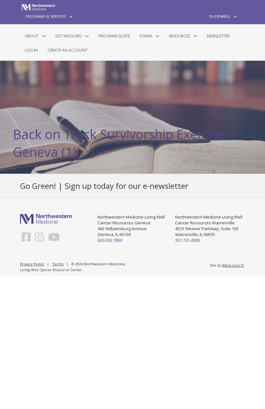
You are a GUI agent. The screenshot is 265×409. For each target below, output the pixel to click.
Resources (179, 36)
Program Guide (114, 36)
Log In (31, 50)
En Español (219, 16)
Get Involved (68, 36)
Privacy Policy (32, 263)
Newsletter (218, 36)
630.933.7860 (110, 240)
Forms (146, 36)
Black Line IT (233, 265)
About (31, 36)
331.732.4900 (187, 240)
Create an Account (68, 50)
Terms (57, 263)
